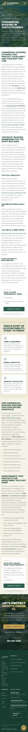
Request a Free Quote (14, 626)
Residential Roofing (16, 665)
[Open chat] (23, 727)
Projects (4, 698)
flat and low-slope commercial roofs (14, 193)
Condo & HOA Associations (18, 662)
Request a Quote (14, 309)
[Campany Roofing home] (10, 3)
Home (3, 15)
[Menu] (24, 3)
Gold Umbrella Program (17, 672)
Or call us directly (14, 639)
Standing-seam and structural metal (14, 233)
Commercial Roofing (16, 659)
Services (8, 15)
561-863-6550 (9, 298)
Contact (4, 707)
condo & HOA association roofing (13, 125)
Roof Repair (14, 668)
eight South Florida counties (11, 418)
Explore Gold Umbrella (14, 632)
